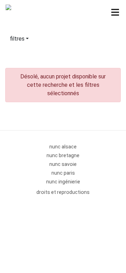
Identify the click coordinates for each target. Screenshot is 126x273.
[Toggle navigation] (115, 12)
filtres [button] (17, 38)
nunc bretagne (63, 155)
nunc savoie (63, 164)
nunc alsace (63, 146)
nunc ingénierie (63, 181)
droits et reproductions (63, 192)
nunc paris (63, 173)
